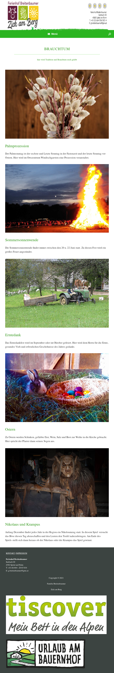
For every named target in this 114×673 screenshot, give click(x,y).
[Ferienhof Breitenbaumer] (57, 15)
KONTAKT (10, 553)
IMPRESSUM (21, 553)
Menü (54, 34)
